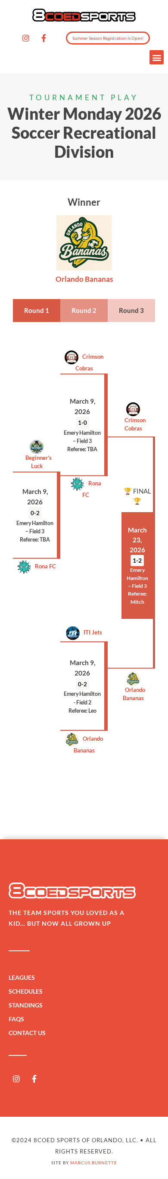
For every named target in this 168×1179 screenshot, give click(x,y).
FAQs (16, 1019)
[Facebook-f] (43, 38)
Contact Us (27, 1032)
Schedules (26, 991)
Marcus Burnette (93, 1162)
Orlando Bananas (133, 693)
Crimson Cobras (89, 362)
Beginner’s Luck (37, 461)
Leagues (22, 977)
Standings (26, 1005)
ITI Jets (91, 632)
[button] (156, 57)
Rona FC (91, 489)
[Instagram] (26, 38)
